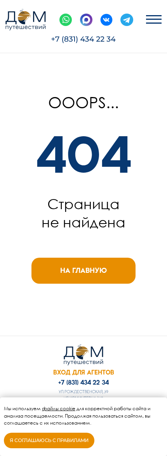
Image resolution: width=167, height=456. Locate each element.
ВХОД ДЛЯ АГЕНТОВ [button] (83, 372)
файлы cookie (58, 408)
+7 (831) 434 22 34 (83, 382)
